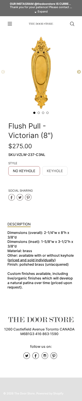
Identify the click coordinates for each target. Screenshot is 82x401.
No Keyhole (24, 171)
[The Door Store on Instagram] (45, 357)
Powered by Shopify (49, 393)
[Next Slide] (79, 72)
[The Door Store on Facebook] (35, 357)
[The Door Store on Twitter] (26, 357)
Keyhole (55, 171)
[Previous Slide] (3, 72)
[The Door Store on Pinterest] (54, 357)
